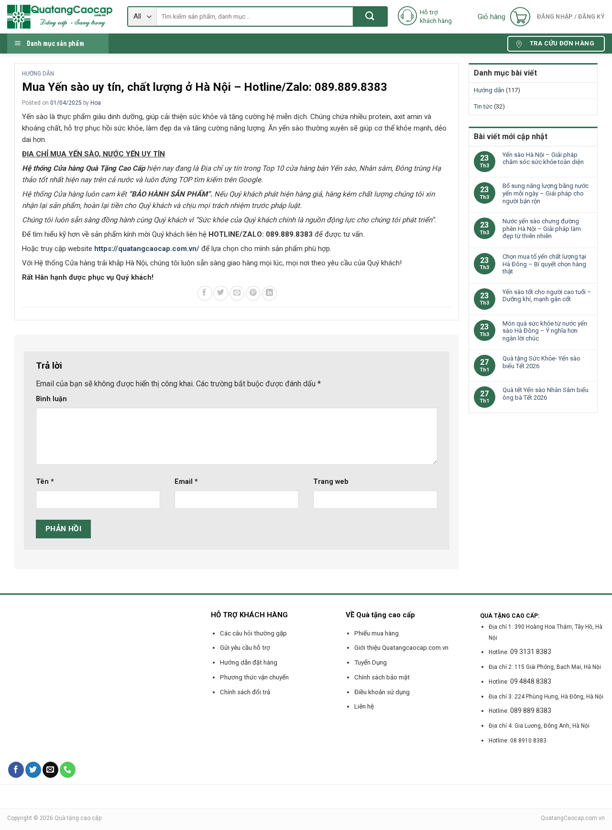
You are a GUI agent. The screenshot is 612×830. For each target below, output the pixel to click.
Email (186, 482)
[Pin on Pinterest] (253, 293)
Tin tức (483, 106)
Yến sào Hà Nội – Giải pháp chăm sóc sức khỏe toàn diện (543, 158)
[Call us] (68, 770)
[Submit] (370, 16)
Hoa (95, 102)
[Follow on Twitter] (33, 770)
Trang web (331, 482)
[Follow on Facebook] (16, 770)
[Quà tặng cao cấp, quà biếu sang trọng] (60, 16)
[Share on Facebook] (204, 293)
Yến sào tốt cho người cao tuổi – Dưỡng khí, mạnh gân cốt (547, 295)
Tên (45, 482)
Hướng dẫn (38, 73)
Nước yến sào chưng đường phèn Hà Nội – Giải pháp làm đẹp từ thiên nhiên (542, 229)
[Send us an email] (50, 770)
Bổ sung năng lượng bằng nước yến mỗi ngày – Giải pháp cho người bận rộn (546, 193)
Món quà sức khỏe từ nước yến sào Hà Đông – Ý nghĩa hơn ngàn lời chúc (545, 331)
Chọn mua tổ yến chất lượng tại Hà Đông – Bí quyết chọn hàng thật (544, 264)
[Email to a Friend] (237, 293)
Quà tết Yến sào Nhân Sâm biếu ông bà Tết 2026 (546, 393)
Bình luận (51, 399)
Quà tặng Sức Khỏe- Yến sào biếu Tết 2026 (541, 362)
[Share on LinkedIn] (269, 293)
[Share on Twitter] (220, 293)
